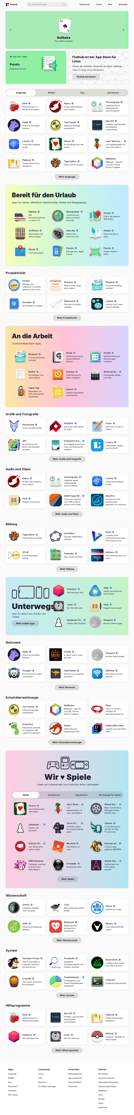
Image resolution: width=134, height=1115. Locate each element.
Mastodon (42, 1082)
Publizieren (85, 4)
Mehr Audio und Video (67, 514)
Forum (99, 4)
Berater (101, 1099)
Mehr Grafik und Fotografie (67, 459)
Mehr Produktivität (67, 317)
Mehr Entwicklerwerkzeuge (67, 742)
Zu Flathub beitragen (47, 1086)
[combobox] (47, 4)
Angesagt (12, 1074)
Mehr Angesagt (67, 176)
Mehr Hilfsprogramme (67, 1050)
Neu (10, 1082)
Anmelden (123, 4)
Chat (40, 1078)
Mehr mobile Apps (25, 623)
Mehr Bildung (67, 569)
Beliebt (11, 1078)
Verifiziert (12, 1090)
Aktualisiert (12, 1086)
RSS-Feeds (13, 1095)
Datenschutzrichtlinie (107, 1086)
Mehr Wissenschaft (67, 940)
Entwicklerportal (75, 1074)
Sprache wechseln (106, 1078)
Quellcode (102, 1107)
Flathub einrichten (86, 76)
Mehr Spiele (68, 879)
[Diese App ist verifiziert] (29, 103)
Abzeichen (73, 1086)
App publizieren (75, 1078)
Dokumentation (74, 1082)
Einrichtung (103, 1074)
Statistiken (102, 1090)
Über (110, 4)
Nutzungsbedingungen (108, 1082)
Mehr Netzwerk (67, 687)
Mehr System (67, 995)
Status (101, 1103)
